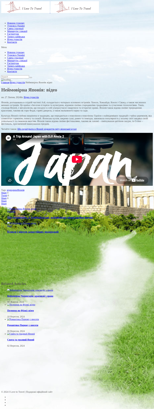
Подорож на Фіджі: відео (20, 310)
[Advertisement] (56, 26)
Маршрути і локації (17, 60)
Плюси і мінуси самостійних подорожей (33, 231)
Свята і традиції (15, 58)
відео (9, 190)
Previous (11, 211)
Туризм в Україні (16, 55)
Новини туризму (16, 52)
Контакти (12, 42)
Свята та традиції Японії (20, 339)
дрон (14, 190)
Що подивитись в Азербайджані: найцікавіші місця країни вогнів (50, 217)
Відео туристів (14, 39)
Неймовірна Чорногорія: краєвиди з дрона (30, 296)
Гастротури (13, 34)
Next (9, 226)
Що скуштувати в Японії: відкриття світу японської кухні (47, 129)
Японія (20, 190)
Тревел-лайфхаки (16, 36)
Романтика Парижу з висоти (22, 325)
